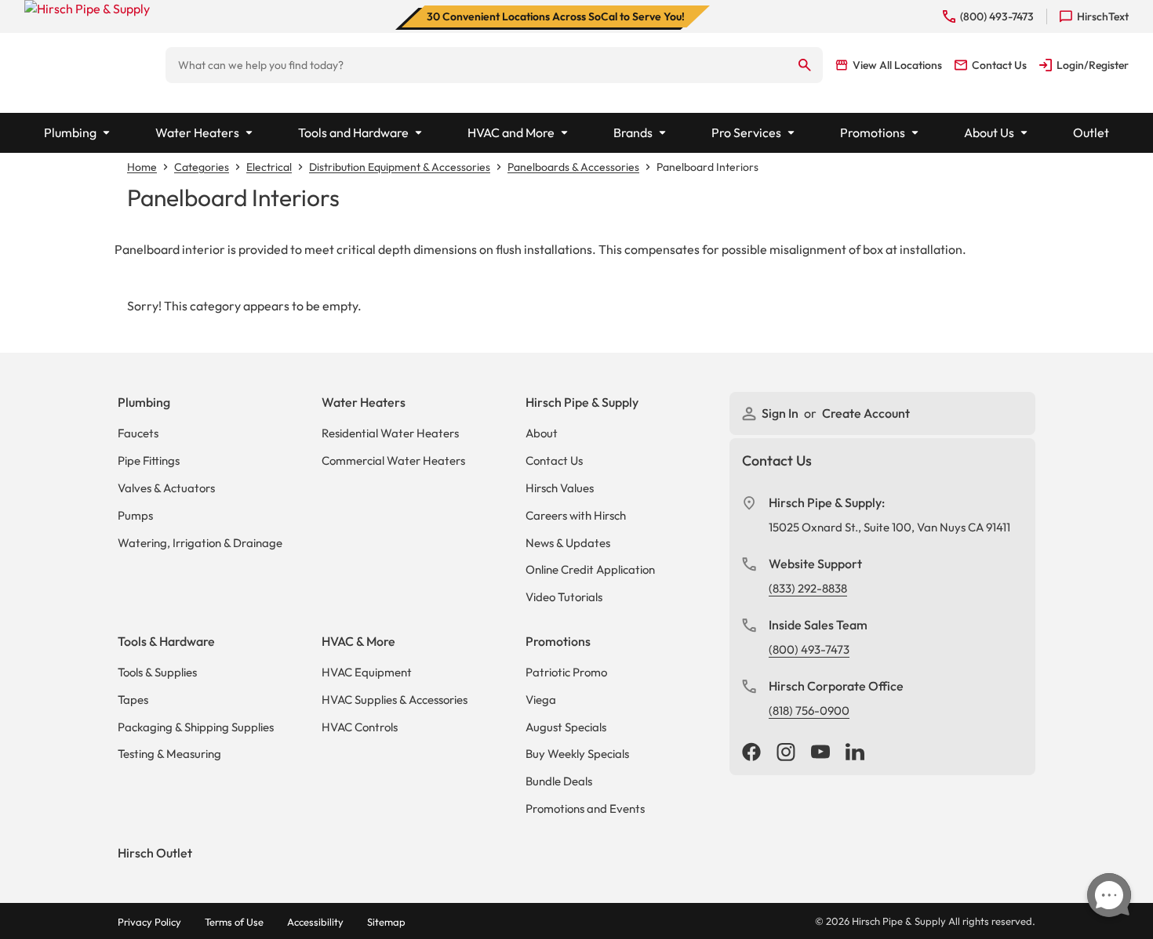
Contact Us (554, 460)
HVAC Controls (360, 727)
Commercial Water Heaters (393, 460)
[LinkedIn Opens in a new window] (855, 753)
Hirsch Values (560, 487)
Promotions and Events (585, 808)
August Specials (566, 727)
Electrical (269, 167)
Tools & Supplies (157, 672)
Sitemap (386, 921)
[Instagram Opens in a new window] (786, 753)
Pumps (135, 515)
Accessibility (315, 921)
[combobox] (476, 65)
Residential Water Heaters (390, 433)
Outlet (1091, 132)
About (542, 433)
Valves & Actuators (166, 487)
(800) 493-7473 (809, 649)
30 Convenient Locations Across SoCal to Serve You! (556, 16)
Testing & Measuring (169, 753)
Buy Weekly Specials (577, 753)
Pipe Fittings (149, 460)
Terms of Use (234, 921)
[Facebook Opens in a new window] (751, 753)
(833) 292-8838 (808, 588)
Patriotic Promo (566, 672)
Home (142, 167)
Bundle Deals (559, 781)
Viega (541, 699)
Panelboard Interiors (707, 167)
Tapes (133, 699)
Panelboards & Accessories (573, 167)
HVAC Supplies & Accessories (394, 699)
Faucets (138, 433)
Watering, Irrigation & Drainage (200, 542)
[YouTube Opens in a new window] (820, 753)
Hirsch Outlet (155, 853)
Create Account (866, 413)
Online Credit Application (590, 569)
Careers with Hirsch (576, 515)
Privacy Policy (149, 921)
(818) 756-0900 (809, 710)
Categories (201, 167)
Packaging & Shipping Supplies (196, 727)
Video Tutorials (564, 596)
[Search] (805, 65)
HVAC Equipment (367, 672)
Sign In (781, 413)
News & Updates (568, 542)
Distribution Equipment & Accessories (399, 167)
